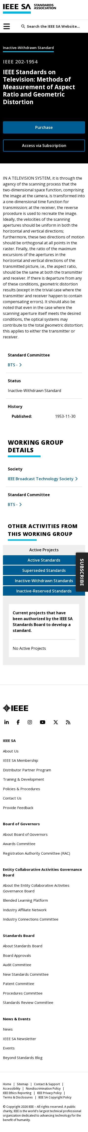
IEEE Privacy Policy (49, 1093)
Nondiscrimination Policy (43, 1088)
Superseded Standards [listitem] (44, 570)
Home (7, 1084)
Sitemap (22, 1084)
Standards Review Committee (28, 1002)
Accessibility (11, 1088)
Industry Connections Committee (30, 919)
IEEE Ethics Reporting (17, 1093)
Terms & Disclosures (18, 1097)
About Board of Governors (25, 834)
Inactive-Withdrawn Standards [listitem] (44, 580)
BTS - (13, 365)
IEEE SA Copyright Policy (54, 1097)
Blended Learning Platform (25, 900)
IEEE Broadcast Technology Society (41, 478)
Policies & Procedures (21, 788)
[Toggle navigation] (6, 26)
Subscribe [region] (82, 572)
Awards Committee (19, 843)
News (8, 1029)
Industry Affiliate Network (24, 909)
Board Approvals (17, 955)
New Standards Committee (26, 974)
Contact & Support (47, 1084)
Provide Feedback (18, 807)
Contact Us (12, 798)
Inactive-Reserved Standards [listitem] (44, 591)
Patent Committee (18, 983)
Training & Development (23, 779)
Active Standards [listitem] (44, 560)
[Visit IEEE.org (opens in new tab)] (15, 708)
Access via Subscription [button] (44, 145)
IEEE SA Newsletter (19, 1038)
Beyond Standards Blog (23, 1057)
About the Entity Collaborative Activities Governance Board (36, 888)
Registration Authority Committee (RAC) (36, 853)
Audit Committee (17, 964)
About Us (11, 751)
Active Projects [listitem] (44, 550)
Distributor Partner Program (27, 769)
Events (9, 1048)
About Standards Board (22, 945)
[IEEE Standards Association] (29, 9)
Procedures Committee (23, 993)
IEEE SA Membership (20, 760)
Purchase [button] (44, 127)
